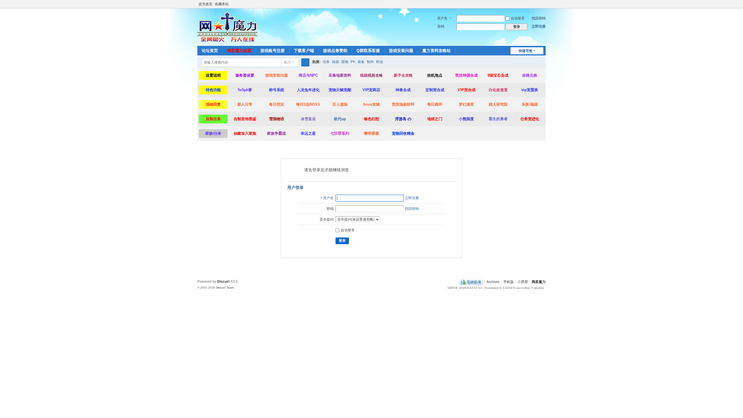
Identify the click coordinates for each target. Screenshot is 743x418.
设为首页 (205, 4)
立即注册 (539, 26)
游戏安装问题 (401, 50)
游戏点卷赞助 (335, 50)
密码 (440, 26)
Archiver (492, 282)
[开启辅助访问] (537, 4)
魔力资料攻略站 (436, 50)
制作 (370, 62)
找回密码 (539, 18)
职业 (379, 62)
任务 (326, 62)
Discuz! (223, 282)
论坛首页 (210, 50)
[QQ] (471, 282)
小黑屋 (522, 282)
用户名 (442, 18)
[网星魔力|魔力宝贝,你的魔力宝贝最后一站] (227, 27)
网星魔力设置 (239, 50)
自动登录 (518, 18)
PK (353, 62)
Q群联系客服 (368, 50)
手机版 (508, 282)
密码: (330, 209)
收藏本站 (222, 4)
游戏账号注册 (272, 50)
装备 (361, 62)
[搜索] (305, 62)
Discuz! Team (225, 287)
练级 (335, 62)
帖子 (287, 62)
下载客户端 (304, 50)
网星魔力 (539, 282)
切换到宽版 (543, 6)
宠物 (344, 62)
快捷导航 (526, 51)
